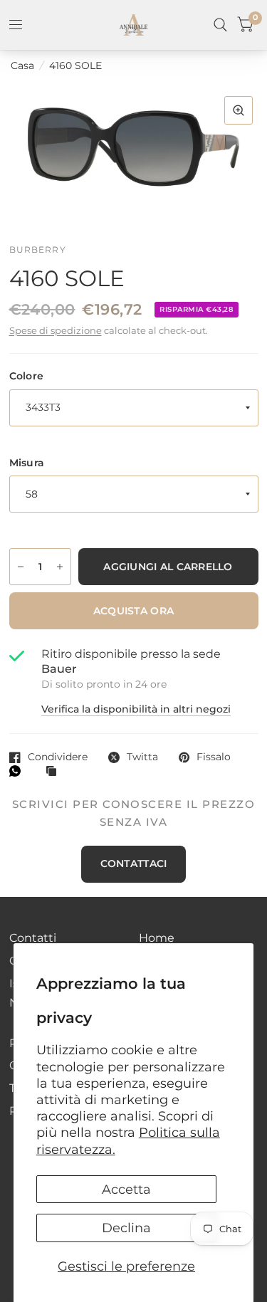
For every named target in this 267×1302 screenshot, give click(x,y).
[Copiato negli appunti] (55, 772)
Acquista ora (133, 610)
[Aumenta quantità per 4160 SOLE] (59, 566)
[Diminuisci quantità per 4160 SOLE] (20, 566)
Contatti (32, 938)
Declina (126, 1227)
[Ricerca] (220, 25)
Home (156, 938)
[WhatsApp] (18, 771)
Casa (22, 65)
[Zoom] (238, 110)
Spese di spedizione (55, 330)
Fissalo (214, 757)
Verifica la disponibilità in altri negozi (136, 710)
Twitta (142, 757)
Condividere (58, 757)
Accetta (126, 1189)
